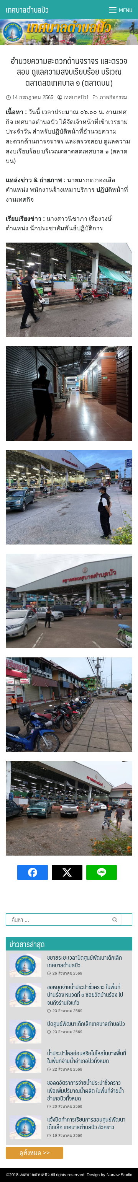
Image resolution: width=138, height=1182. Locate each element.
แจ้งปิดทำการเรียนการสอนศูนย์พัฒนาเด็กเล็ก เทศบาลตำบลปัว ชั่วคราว (86, 1123)
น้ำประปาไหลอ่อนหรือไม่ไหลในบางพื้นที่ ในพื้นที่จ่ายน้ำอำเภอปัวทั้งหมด (86, 1057)
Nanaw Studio (119, 1174)
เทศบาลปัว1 (76, 97)
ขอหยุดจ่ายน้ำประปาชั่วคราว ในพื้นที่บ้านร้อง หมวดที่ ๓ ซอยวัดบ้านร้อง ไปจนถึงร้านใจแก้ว (85, 994)
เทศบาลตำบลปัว (27, 9)
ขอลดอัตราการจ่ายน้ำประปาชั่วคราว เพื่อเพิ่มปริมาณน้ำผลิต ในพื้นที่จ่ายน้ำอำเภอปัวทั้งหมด (85, 1090)
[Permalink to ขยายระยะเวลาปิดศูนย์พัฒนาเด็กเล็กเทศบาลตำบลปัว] (25, 965)
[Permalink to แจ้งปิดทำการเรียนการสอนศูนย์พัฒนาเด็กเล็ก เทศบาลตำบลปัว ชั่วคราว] (25, 1127)
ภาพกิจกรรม (113, 97)
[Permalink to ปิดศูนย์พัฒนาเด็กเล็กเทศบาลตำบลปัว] (25, 1031)
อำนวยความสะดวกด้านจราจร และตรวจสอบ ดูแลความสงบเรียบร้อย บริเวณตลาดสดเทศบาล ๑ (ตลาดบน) (69, 71)
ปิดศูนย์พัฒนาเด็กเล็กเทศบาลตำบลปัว (86, 1023)
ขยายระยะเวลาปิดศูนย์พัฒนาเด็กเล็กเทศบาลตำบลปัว (84, 961)
